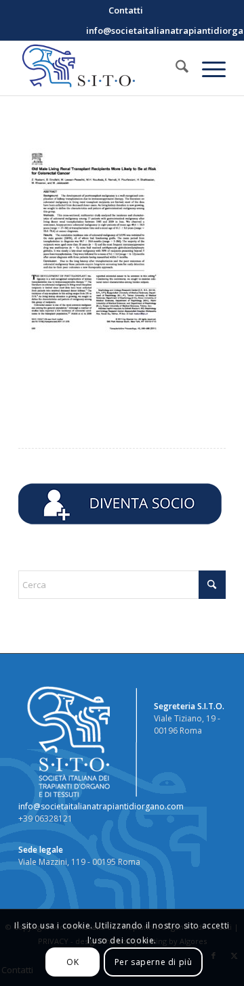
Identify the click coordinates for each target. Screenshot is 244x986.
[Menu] (207, 68)
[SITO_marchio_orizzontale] (101, 68)
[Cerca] (175, 68)
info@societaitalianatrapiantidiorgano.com (101, 806)
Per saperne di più (153, 962)
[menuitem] (126, 10)
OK (72, 962)
